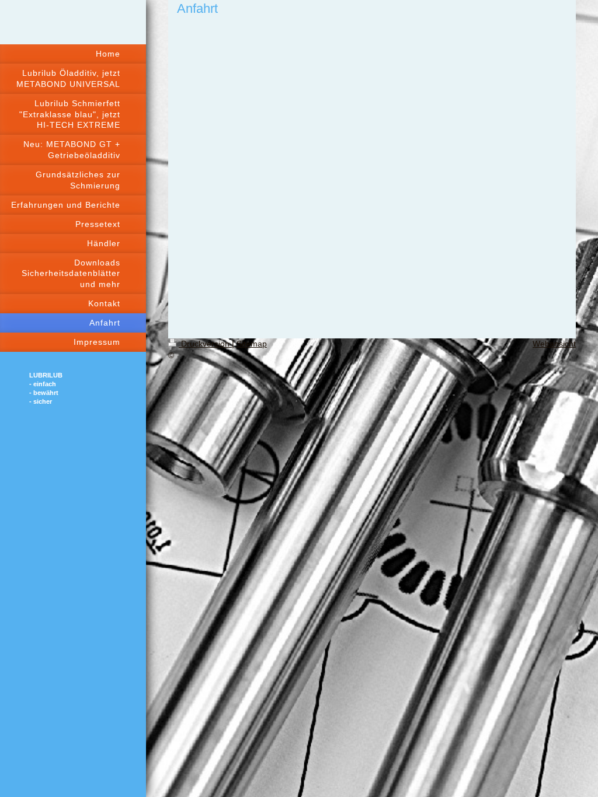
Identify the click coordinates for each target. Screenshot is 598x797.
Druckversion (205, 343)
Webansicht (554, 343)
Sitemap (252, 343)
